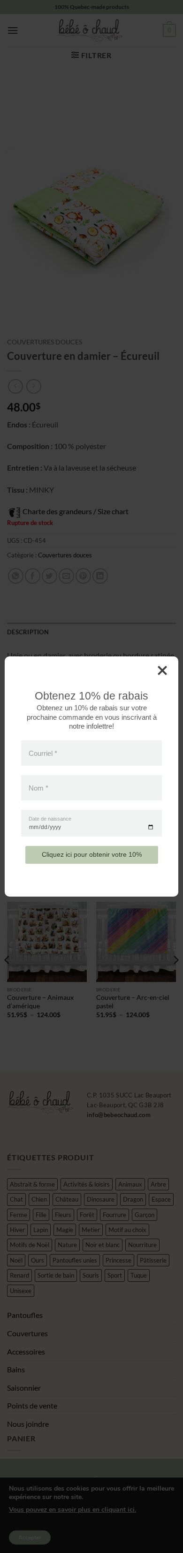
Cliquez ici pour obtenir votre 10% (92, 854)
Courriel (43, 752)
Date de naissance (50, 819)
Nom (38, 788)
